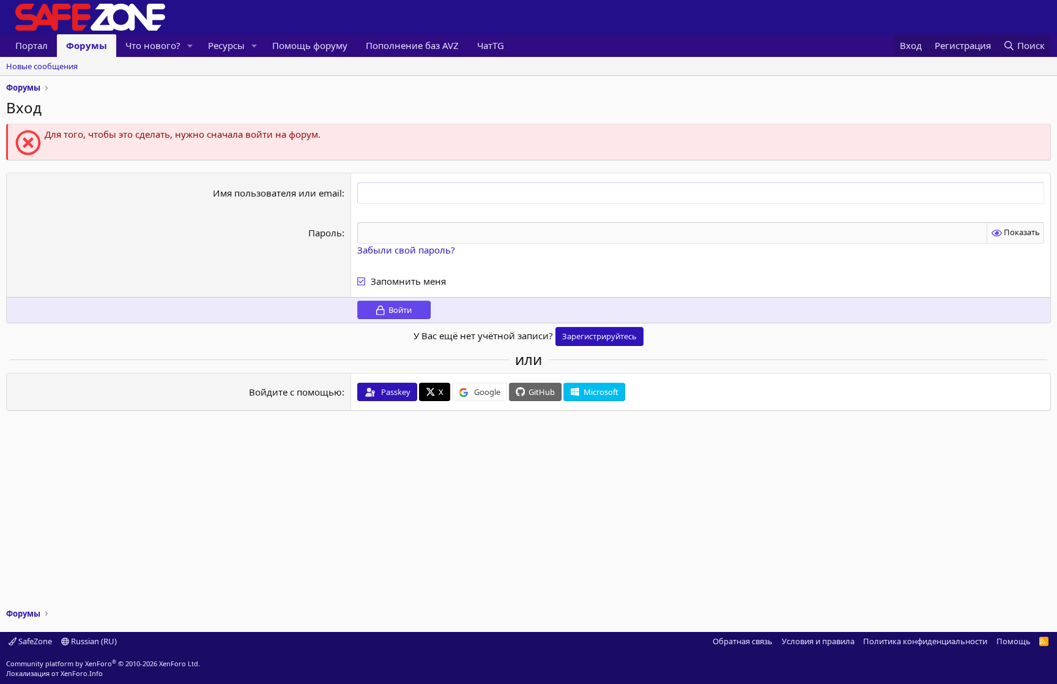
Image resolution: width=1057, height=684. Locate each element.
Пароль (325, 233)
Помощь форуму (309, 45)
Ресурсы (226, 45)
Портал (31, 45)
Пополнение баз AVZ (412, 45)
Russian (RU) (93, 641)
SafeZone (34, 641)
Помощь (1013, 641)
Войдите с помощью (295, 392)
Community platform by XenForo (103, 663)
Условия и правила (818, 641)
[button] (190, 45)
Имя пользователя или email (277, 193)
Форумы (86, 45)
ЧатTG (490, 45)
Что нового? (152, 45)
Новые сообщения (42, 66)
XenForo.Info (82, 673)
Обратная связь (743, 641)
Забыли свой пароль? (406, 250)
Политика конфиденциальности (925, 641)
